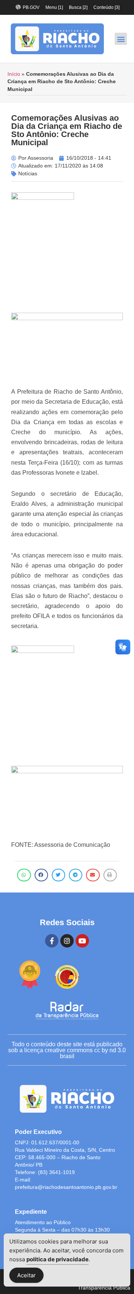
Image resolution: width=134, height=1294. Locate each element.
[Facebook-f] (51, 940)
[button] (121, 39)
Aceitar (26, 1275)
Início (13, 74)
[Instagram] (67, 940)
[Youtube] (82, 940)
